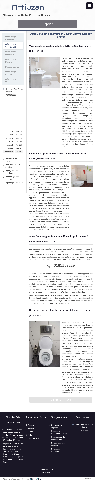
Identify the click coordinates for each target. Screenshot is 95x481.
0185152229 (64, 265)
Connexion (88, 479)
